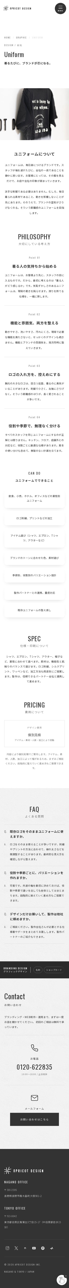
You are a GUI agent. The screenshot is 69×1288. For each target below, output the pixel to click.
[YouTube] (34, 1248)
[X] (16, 1248)
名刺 (38, 969)
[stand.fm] (51, 1248)
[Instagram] (7, 1248)
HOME (7, 37)
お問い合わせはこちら (34, 1119)
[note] (25, 1248)
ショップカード (54, 969)
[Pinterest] (43, 1248)
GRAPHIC (21, 37)
